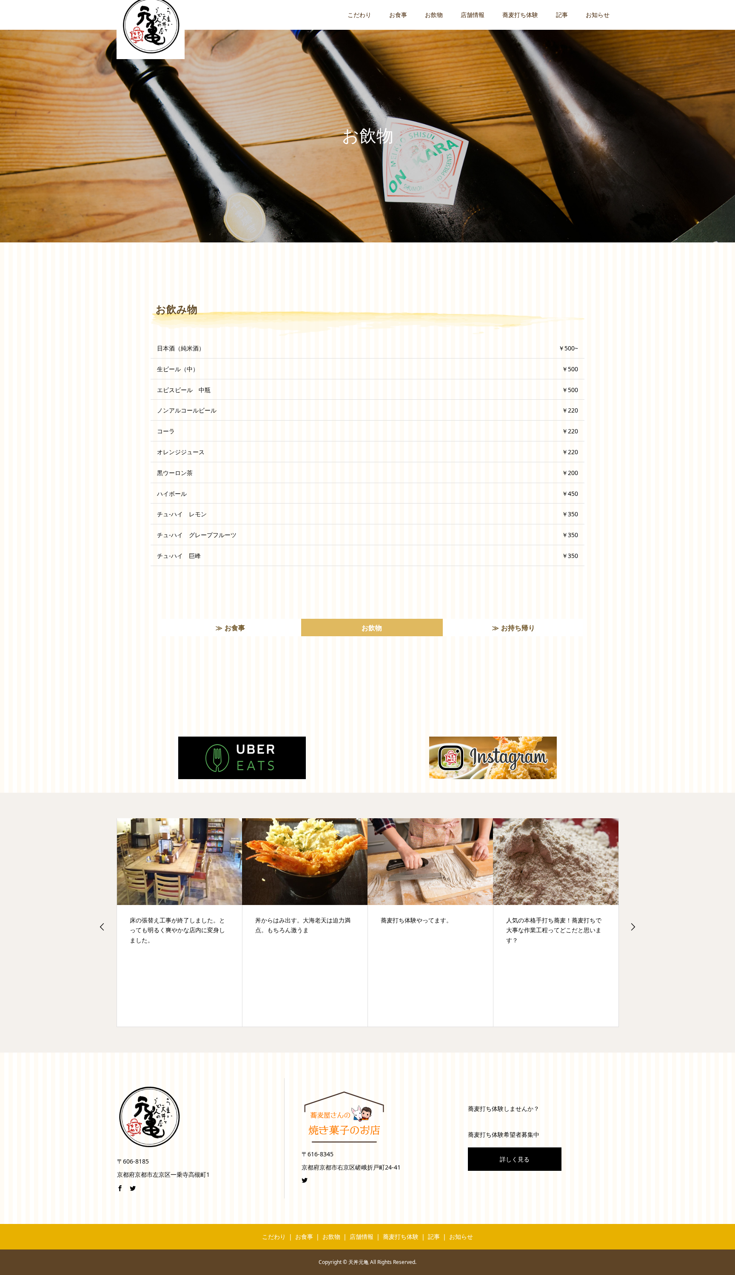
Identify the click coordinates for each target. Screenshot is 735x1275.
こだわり (359, 15)
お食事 (398, 15)
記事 (562, 15)
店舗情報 (472, 15)
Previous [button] (102, 926)
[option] (179, 922)
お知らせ (598, 15)
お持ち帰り (518, 627)
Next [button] (633, 926)
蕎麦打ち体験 (520, 15)
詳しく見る (515, 1159)
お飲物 (434, 15)
